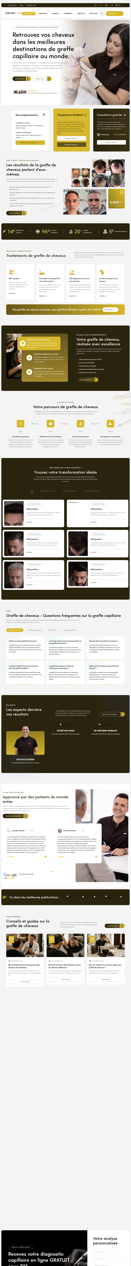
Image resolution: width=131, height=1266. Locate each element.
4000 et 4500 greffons (98, 564)
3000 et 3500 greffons (34, 534)
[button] (47, 871)
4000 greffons (96, 569)
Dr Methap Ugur (65, 730)
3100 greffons (96, 539)
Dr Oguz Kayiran (25, 759)
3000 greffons (32, 539)
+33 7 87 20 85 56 (119, 135)
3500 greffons (32, 569)
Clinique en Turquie (23, 123)
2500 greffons (96, 509)
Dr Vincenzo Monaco (105, 730)
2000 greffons (32, 509)
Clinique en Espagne (23, 132)
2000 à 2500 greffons (34, 504)
